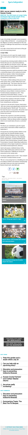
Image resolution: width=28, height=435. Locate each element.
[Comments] (17, 169)
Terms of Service (14, 429)
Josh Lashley (3, 19)
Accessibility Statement (14, 430)
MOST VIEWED (3, 354)
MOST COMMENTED (5, 390)
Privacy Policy (22, 429)
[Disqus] (14, 282)
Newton (8, 19)
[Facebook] (9, 169)
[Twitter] (13, 169)
